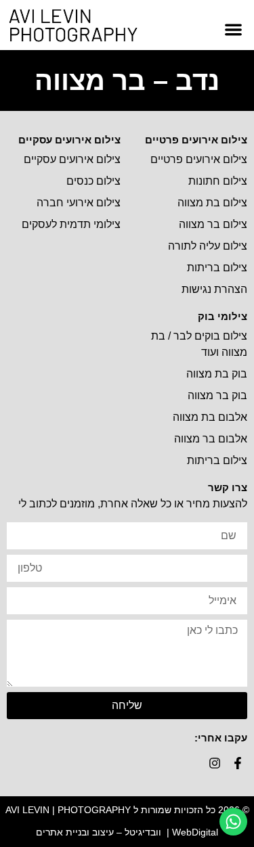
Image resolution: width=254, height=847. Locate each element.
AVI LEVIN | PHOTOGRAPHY (68, 809)
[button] (234, 29)
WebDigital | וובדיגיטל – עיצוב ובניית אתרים (127, 832)
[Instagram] (214, 763)
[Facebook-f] (237, 763)
